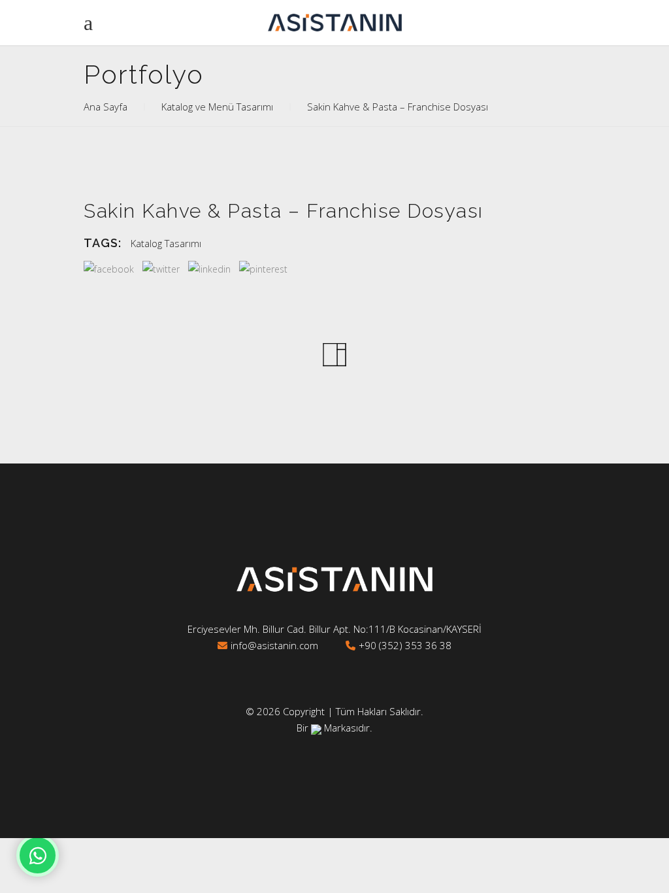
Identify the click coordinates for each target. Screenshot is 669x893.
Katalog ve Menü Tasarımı (217, 106)
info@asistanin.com (274, 645)
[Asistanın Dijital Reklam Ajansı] (316, 727)
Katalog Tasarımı (166, 243)
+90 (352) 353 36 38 (405, 645)
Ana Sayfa (105, 106)
